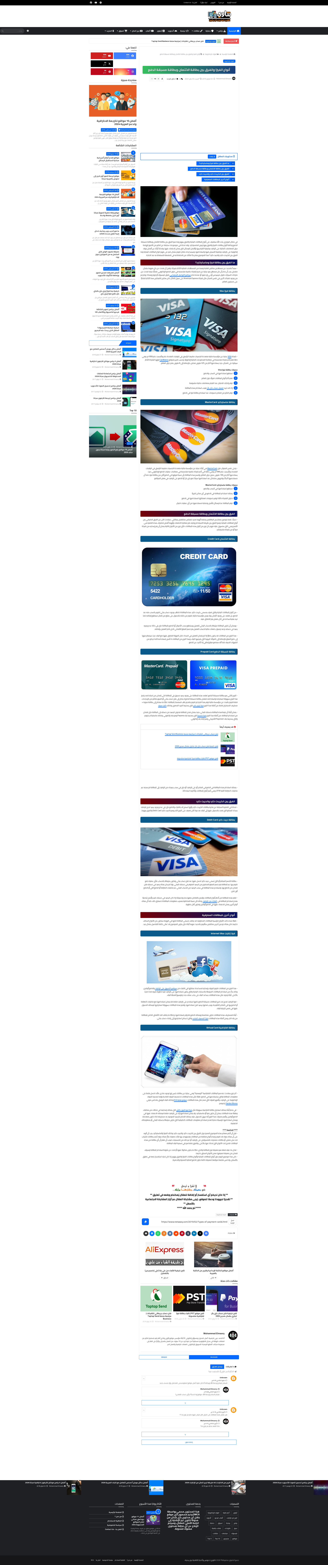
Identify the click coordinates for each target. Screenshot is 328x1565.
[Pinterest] (182, 1233)
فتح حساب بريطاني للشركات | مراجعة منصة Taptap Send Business (191, 734)
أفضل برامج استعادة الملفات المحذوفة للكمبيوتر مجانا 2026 (108, 375)
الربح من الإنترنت (232, 1517)
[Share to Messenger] (152, 1233)
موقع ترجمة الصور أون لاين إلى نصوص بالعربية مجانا (106, 177)
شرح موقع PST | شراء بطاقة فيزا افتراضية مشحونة (197, 758)
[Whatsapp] (158, 1233)
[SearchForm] (3, 31)
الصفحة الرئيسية (231, 2)
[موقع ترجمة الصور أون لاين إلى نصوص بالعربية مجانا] (128, 175)
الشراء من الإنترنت (210, 901)
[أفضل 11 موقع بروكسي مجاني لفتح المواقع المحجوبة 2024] (153, 1520)
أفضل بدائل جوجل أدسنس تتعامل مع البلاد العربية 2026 (105, 350)
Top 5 (209, 1538)
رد (143, 1378)
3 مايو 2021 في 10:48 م (211, 1392)
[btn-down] (152, 78)
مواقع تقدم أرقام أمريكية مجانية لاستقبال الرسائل (108, 159)
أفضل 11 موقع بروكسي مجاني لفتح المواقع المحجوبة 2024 (137, 1520)
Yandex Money (232, 1103)
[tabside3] (97, 343)
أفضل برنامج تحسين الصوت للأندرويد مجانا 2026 (106, 387)
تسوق (121, 31)
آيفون (159, 31)
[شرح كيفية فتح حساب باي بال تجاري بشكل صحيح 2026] (228, 749)
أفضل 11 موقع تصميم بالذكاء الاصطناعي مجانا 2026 (114, 451)
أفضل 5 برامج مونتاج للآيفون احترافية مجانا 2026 (105, 363)
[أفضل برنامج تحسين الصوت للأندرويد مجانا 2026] (129, 389)
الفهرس (213, 2)
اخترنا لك (128, 343)
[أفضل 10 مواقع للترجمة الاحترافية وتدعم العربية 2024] (112, 102)
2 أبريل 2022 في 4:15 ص (211, 1423)
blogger (214, 1357)
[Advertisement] (188, 120)
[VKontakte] (170, 1233)
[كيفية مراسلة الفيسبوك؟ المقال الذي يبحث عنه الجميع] (128, 327)
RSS (92, 1560)
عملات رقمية (216, 1528)
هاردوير (226, 1538)
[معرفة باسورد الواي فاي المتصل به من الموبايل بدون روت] (128, 251)
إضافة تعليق (189, 1442)
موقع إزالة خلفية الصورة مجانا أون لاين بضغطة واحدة (106, 214)
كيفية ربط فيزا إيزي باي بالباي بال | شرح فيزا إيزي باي (106, 292)
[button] (134, 436)
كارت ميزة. (162, 705)
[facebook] (91, 2)
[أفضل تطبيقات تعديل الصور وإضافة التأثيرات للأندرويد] (128, 272)
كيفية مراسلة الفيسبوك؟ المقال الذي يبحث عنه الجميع (107, 329)
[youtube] (96, 2)
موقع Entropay (180, 1100)
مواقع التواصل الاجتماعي (180, 275)
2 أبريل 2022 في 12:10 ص (218, 1412)
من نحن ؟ (118, 1516)
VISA (229, 356)
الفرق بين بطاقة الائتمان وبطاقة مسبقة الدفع (209, 168)
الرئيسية (232, 31)
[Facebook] (206, 1233)
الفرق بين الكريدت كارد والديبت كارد (214, 174)
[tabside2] (113, 343)
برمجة (182, 31)
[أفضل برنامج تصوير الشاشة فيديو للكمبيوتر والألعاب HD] (128, 308)
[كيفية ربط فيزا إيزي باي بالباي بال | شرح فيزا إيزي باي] (128, 290)
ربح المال (135, 31)
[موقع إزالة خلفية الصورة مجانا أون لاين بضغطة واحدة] (128, 212)
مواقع (234, 1538)
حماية (208, 31)
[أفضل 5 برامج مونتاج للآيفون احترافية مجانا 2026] (129, 365)
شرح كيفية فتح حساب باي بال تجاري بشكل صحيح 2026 (196, 746)
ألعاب (148, 31)
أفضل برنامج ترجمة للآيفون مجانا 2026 (107, 400)
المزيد (109, 31)
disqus (164, 1357)
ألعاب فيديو (219, 1517)
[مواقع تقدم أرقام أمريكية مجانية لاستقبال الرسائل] (128, 157)
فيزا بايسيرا (201, 715)
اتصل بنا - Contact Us (190, 2)
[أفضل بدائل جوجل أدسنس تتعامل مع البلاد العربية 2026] (129, 352)
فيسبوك (234, 1533)
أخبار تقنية (213, 41)
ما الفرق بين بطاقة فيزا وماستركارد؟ (214, 163)
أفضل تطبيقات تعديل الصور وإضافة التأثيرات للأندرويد (107, 274)
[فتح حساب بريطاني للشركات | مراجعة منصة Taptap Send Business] (228, 737)
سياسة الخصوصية (114, 1525)
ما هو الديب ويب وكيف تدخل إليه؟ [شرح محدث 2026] (107, 232)
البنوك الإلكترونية (211, 54)
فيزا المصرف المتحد (200, 1018)
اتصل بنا (98, 1560)
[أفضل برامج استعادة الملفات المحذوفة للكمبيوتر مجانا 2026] (129, 377)
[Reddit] (176, 1233)
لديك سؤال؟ (203, 2)
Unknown (223, 1377)
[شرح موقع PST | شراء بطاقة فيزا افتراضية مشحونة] (228, 761)
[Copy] (145, 1221)
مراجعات (225, 1533)
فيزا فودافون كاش (184, 1110)
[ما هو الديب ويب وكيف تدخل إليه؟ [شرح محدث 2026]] (128, 230)
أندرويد (171, 31)
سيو (235, 1528)
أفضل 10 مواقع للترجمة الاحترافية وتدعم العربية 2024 (116, 122)
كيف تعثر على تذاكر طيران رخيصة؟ (194, 41)
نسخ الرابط (232, 1222)
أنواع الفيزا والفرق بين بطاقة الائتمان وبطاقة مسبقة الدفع (180, 54)
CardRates (164, 360)
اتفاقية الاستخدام (114, 1520)
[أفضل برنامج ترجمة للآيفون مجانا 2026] (129, 402)
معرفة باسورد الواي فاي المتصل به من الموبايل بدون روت (107, 254)
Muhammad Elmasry (213, 1333)
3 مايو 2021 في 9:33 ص (218, 1380)
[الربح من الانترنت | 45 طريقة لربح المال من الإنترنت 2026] (74, 1487)
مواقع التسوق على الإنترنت (166, 988)
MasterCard (212, 468)
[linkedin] (194, 1233)
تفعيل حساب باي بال (215, 388)
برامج (220, 31)
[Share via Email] (145, 1233)
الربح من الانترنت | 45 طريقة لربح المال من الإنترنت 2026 (43, 1482)
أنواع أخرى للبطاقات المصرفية (216, 179)
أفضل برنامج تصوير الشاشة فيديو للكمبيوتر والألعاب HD (107, 311)
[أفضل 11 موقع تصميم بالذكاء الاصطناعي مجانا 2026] (112, 436)
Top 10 (129, 443)
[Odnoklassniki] (164, 1233)
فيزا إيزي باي (198, 705)
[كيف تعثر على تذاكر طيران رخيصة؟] (219, 41)
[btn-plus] (158, 78)
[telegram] (101, 2)
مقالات (196, 31)
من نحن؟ (221, 2)
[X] (200, 1233)
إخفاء (211, 156)
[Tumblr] (188, 1233)
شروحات (227, 1528)
